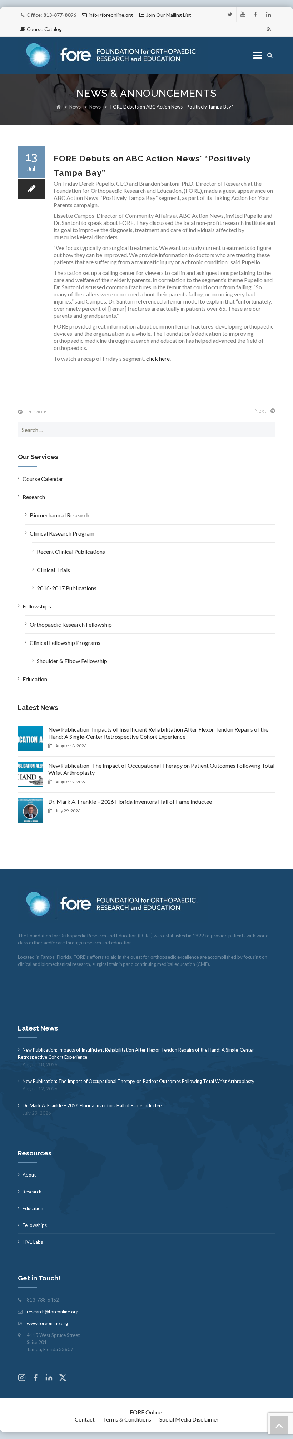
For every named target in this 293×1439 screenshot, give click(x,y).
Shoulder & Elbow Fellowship (72, 660)
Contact (85, 1419)
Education (35, 679)
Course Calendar (43, 478)
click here (158, 358)
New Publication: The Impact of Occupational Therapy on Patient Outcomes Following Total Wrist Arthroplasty (161, 769)
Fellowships (37, 606)
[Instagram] (22, 1378)
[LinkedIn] (268, 14)
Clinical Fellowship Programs (65, 642)
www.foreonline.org (47, 1323)
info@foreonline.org (111, 15)
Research (34, 496)
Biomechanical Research (59, 515)
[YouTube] (243, 14)
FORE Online (146, 1412)
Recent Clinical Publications (71, 551)
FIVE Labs (33, 1242)
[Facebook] (256, 14)
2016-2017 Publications (66, 588)
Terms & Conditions (127, 1419)
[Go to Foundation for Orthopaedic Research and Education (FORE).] (58, 107)
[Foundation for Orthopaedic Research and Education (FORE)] (113, 55)
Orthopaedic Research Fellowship (71, 624)
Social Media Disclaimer (189, 1419)
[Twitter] (229, 14)
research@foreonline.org (52, 1311)
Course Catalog (44, 29)
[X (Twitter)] (62, 1378)
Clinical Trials (53, 569)
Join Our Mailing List (168, 15)
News (75, 107)
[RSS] (268, 29)
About (29, 1175)
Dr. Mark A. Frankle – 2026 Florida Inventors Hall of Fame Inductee (130, 801)
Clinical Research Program (62, 533)
